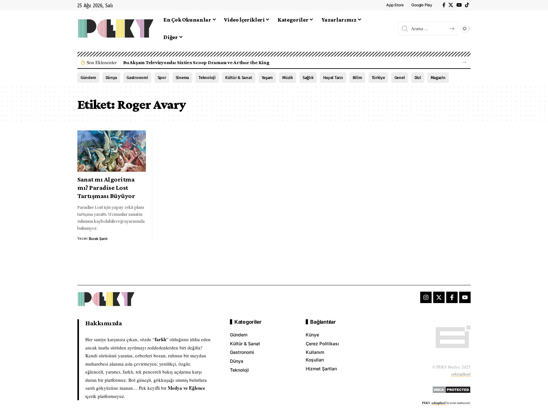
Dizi (417, 77)
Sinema (182, 77)
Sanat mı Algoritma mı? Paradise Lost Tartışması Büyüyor (106, 187)
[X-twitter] (439, 297)
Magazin (438, 77)
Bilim (357, 77)
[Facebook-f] (452, 297)
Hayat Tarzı (333, 77)
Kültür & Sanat (238, 77)
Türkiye (378, 77)
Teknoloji (207, 77)
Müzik (287, 77)
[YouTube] (459, 5)
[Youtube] (465, 297)
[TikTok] (467, 5)
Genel (400, 77)
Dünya (111, 77)
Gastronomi (137, 77)
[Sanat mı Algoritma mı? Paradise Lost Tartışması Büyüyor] (111, 151)
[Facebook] (444, 5)
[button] (464, 62)
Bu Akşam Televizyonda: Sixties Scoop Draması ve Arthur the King (196, 62)
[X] (451, 5)
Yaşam (267, 77)
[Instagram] (426, 297)
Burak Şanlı (98, 238)
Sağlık (308, 77)
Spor (162, 77)
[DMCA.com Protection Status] (451, 389)
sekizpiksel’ (439, 403)
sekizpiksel (461, 374)
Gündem (88, 77)
